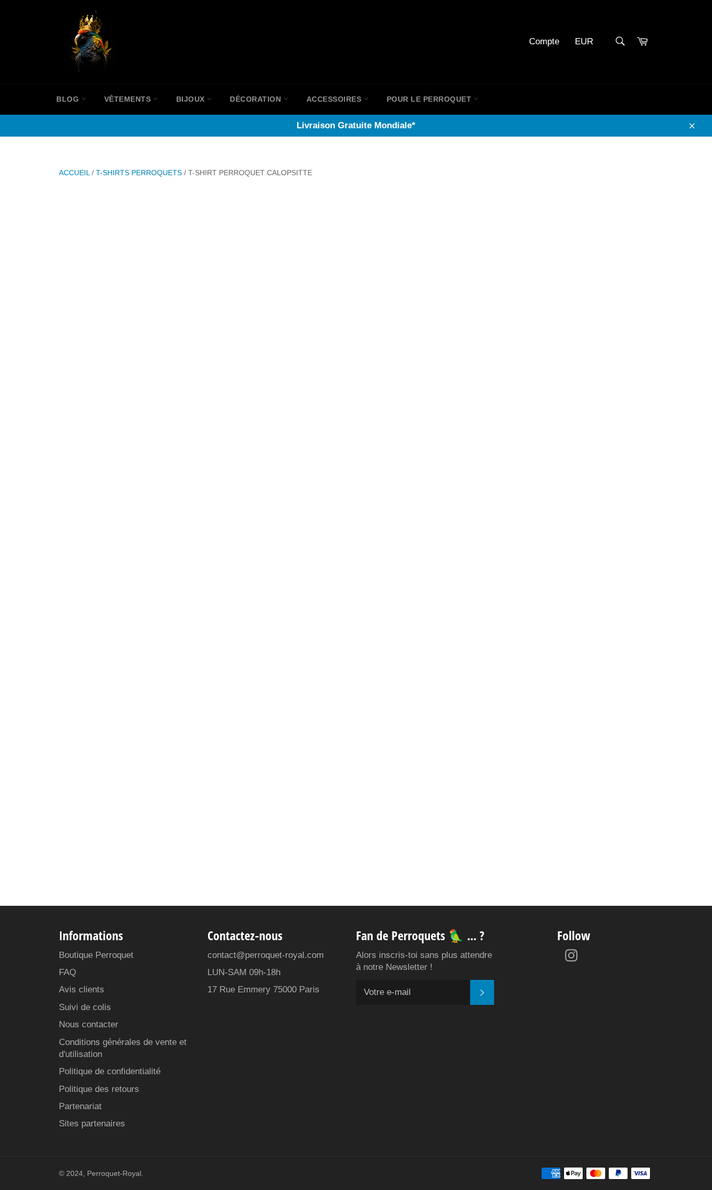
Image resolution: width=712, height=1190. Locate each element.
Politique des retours (99, 1089)
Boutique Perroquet (96, 955)
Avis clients (81, 989)
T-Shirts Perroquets (139, 172)
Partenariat (80, 1106)
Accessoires (335, 99)
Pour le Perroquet (430, 99)
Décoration (257, 99)
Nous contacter (88, 1024)
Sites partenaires (92, 1123)
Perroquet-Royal (114, 1173)
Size (421, 341)
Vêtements (128, 99)
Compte (544, 41)
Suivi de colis (85, 1007)
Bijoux (191, 99)
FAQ (67, 972)
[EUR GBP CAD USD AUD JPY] (587, 42)
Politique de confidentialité (110, 1071)
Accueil (74, 172)
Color (426, 304)
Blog (68, 99)
